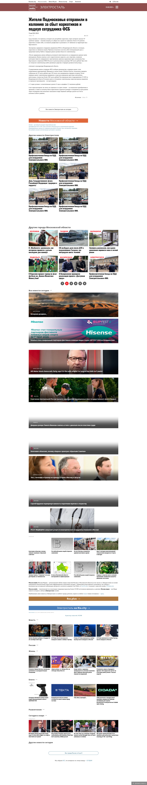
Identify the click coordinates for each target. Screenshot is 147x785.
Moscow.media (42, 1)
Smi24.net (31, 536)
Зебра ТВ (31, 35)
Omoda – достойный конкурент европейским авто (42, 125)
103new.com (110, 586)
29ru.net (31, 560)
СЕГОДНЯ (89, 760)
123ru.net (115, 1)
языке (85, 594)
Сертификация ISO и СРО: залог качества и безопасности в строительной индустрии (51, 126)
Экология (78, 1)
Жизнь (32, 651)
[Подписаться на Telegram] (109, 1)
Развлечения (35, 710)
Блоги (32, 680)
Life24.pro (31, 654)
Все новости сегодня (39, 290)
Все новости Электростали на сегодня (58, 109)
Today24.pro (32, 718)
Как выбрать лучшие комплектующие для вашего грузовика (45, 130)
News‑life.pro (53, 1)
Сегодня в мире (36, 716)
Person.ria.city (63, 1)
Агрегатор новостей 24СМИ (73, 615)
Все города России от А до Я (73, 753)
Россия (32, 645)
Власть (32, 620)
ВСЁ (64, 760)
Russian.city (32, 1)
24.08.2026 (109, 7)
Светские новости (32, 612)
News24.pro (32, 683)
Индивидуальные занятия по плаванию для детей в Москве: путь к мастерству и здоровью (53, 128)
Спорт (71, 1)
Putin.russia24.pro (33, 623)
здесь (102, 594)
